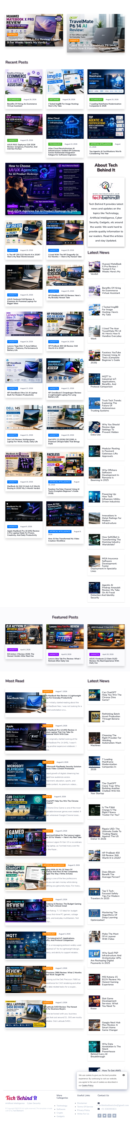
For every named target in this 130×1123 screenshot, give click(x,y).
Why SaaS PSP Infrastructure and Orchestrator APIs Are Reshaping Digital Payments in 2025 (106, 957)
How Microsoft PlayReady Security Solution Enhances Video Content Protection (61, 767)
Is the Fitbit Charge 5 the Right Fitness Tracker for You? (110, 811)
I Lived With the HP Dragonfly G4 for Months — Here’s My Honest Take (65, 255)
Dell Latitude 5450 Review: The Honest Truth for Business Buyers (59, 1008)
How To (47, 797)
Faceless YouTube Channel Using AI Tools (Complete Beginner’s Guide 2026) (63, 491)
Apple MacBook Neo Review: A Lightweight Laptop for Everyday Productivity (61, 696)
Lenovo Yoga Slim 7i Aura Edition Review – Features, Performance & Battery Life (22, 348)
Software (61, 1109)
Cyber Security (33, 1103)
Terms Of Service (85, 1106)
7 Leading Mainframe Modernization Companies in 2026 (105, 105)
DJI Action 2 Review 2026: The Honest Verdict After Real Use (20, 655)
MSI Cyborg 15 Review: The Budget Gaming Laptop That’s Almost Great (61, 905)
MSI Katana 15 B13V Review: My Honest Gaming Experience (111, 980)
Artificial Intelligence (101, 144)
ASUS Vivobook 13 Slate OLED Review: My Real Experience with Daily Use (104, 660)
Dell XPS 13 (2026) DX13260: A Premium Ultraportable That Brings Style (64, 441)
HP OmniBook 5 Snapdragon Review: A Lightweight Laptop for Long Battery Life (64, 394)
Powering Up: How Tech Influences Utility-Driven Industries (111, 498)
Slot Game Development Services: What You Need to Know (104, 1003)
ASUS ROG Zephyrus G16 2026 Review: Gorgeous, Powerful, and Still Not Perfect (22, 146)
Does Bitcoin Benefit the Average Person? (111, 874)
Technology (14, 99)
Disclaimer (82, 1103)
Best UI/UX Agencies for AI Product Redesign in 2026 (42, 211)
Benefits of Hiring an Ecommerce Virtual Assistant (22, 105)
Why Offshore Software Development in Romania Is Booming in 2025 (105, 475)
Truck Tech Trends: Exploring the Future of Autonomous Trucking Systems (106, 405)
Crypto (60, 1112)
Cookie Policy (87, 1085)
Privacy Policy (83, 1110)
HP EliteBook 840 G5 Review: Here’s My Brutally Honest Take (64, 296)
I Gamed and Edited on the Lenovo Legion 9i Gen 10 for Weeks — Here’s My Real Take (61, 836)
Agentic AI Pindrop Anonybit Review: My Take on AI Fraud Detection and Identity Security (105, 591)
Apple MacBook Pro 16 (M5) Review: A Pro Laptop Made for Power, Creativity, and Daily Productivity (23, 533)
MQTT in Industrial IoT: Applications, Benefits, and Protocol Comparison (103, 381)
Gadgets (13, 34)
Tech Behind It (18, 1111)
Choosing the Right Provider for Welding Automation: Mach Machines (106, 740)
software (54, 99)
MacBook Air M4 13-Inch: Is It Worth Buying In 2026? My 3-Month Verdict (23, 487)
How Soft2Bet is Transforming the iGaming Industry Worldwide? (111, 541)
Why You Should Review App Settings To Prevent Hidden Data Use (105, 429)
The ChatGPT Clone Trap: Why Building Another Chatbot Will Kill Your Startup (105, 788)
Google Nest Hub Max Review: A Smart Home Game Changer (111, 1026)
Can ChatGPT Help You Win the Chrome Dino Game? (60, 802)
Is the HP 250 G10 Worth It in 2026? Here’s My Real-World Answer (23, 255)
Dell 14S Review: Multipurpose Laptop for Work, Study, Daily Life (22, 440)
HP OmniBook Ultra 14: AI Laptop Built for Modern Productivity (22, 393)
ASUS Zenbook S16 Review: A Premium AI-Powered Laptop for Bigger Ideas (22, 301)
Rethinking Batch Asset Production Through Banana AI (111, 717)
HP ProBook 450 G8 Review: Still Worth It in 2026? (63, 347)
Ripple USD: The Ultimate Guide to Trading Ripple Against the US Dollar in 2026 (106, 833)
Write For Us (83, 1113)
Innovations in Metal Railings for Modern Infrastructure (111, 519)
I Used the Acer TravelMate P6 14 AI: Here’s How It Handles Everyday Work (93, 46)
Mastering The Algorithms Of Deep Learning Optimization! (104, 916)
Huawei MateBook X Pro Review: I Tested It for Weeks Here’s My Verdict (34, 40)
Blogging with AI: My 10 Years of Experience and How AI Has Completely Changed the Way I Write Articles (60, 871)
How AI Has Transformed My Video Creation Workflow (63, 539)
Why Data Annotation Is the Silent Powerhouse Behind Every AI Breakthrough (106, 1050)
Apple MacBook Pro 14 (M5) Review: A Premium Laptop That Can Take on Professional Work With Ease (59, 732)
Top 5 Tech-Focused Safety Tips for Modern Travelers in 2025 (105, 894)
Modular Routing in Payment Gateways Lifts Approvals (111, 452)
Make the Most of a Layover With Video (110, 936)
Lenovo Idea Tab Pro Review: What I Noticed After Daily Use (64, 659)
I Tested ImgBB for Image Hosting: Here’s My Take (63, 105)
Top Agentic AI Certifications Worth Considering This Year (105, 152)
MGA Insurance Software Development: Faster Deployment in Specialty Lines (104, 565)
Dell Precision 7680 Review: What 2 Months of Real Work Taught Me (62, 973)
